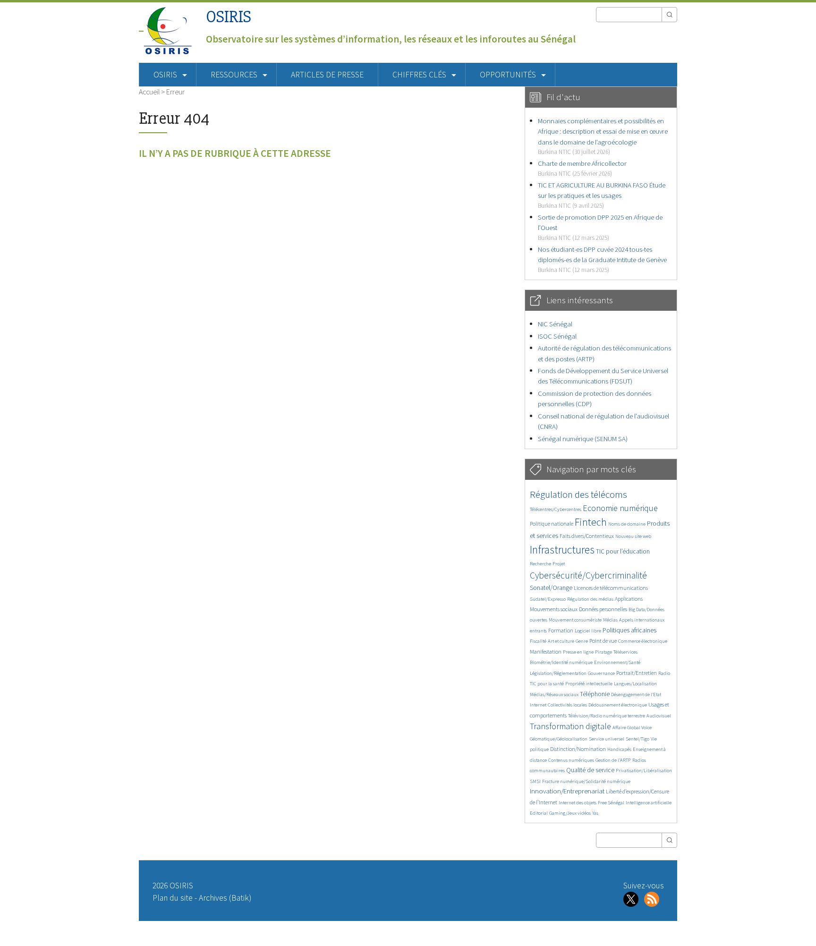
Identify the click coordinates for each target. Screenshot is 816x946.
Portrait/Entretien (636, 672)
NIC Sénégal (555, 323)
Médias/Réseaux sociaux (554, 694)
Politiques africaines (629, 630)
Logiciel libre (588, 631)
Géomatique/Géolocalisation (558, 739)
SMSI (535, 781)
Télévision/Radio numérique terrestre (606, 716)
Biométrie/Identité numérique (561, 662)
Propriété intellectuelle (588, 684)
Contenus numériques (571, 760)
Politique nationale (551, 523)
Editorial (539, 813)
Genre (582, 641)
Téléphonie (595, 694)
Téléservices (625, 652)
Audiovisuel (658, 716)
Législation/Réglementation (558, 673)
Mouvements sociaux (554, 609)
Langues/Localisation (635, 684)
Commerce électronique (642, 641)
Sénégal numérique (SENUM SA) (583, 438)
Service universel (606, 739)
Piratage (603, 652)
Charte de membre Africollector (582, 168)
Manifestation (545, 651)
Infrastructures (562, 549)
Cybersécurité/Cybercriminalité (588, 575)
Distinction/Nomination (578, 748)
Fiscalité (538, 641)
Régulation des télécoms (578, 494)
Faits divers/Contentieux (587, 535)
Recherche (540, 564)
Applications (629, 598)
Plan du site (173, 898)
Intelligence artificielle (649, 803)
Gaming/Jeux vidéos (570, 813)
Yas (595, 813)
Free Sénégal (611, 803)
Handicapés (619, 749)
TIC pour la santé (547, 684)
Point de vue (603, 640)
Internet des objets (577, 803)
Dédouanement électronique (617, 705)
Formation (560, 630)
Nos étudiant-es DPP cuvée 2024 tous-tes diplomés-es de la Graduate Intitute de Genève (602, 259)
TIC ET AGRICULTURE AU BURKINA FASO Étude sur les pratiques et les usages (601, 195)
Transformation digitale (570, 726)
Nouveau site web (633, 536)
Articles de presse (327, 74)
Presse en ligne (578, 652)
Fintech (591, 521)
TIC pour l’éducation (623, 551)
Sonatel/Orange (551, 588)
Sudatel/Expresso (548, 599)
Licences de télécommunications (611, 587)
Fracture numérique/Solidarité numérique (586, 781)
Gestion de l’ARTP (613, 760)
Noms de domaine (627, 524)
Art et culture (561, 641)
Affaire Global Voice (632, 727)
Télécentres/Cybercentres (555, 509)
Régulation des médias (590, 599)
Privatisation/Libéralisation (644, 770)
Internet (538, 705)
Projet (558, 564)
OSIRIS (228, 17)
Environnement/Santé (617, 662)
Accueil (149, 91)
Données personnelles (603, 609)
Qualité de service (590, 770)
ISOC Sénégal (557, 336)
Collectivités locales (567, 705)
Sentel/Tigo (637, 739)
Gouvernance (601, 673)
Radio (664, 673)
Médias (610, 620)
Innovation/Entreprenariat (567, 790)
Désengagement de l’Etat (636, 694)
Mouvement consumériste (575, 620)
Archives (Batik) (225, 898)
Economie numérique (620, 508)
